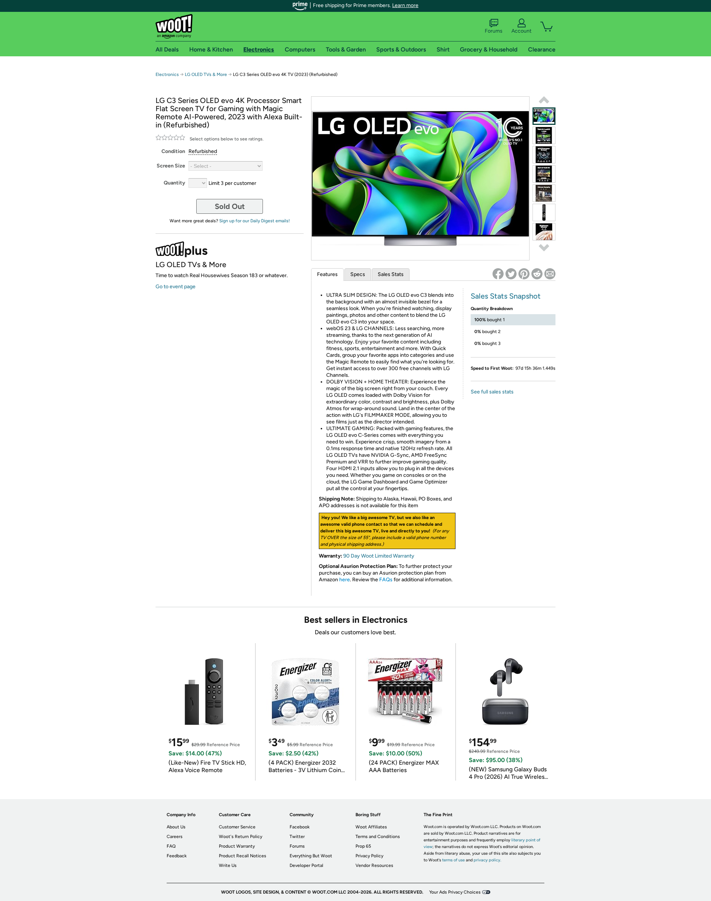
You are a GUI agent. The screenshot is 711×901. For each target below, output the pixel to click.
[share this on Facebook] (498, 273)
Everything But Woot (311, 855)
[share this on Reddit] (537, 273)
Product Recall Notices (242, 855)
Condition (173, 151)
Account (521, 31)
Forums (494, 31)
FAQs (386, 579)
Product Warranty (237, 846)
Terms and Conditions (378, 836)
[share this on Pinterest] (524, 273)
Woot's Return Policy (240, 836)
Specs (357, 274)
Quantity (174, 183)
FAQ (171, 846)
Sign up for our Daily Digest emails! (254, 220)
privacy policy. (487, 860)
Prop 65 (363, 846)
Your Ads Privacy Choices (455, 892)
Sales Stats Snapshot (506, 296)
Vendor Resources (374, 865)
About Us (176, 826)
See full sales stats (492, 392)
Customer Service (237, 826)
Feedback (177, 855)
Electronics (167, 74)
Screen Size (171, 166)
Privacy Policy (369, 855)
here (344, 579)
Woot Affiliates (371, 826)
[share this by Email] (549, 273)
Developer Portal (306, 865)
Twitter (297, 836)
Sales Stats (391, 274)
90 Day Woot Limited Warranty (378, 556)
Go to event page (176, 286)
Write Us (228, 865)
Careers (175, 836)
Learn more (405, 5)
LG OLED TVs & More (206, 74)
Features (327, 274)
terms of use (453, 860)
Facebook (300, 826)
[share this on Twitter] (511, 273)
